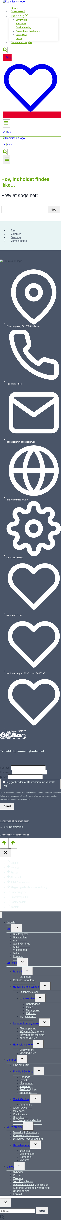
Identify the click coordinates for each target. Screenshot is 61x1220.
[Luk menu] (1, 914)
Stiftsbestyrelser (29, 992)
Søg (53, 209)
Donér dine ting (23, 27)
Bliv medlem (20, 937)
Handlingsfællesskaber (26, 986)
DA (4, 132)
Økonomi (15, 877)
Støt (14, 7)
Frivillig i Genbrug (23, 1071)
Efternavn (6, 772)
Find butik (21, 23)
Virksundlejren (28, 1053)
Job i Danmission (20, 882)
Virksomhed (20, 949)
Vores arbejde (21, 42)
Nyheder (15, 867)
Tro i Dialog (26, 1016)
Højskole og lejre (23, 1044)
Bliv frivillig (21, 20)
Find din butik (21, 1065)
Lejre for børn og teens (26, 1023)
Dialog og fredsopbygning (28, 1138)
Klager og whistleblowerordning (28, 887)
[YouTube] (18, 736)
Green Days (21, 35)
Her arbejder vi (21, 1145)
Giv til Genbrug (21, 943)
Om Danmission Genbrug (27, 1120)
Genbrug (16, 237)
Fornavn (5, 767)
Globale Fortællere (24, 980)
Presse (14, 872)
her (29, 799)
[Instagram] (9, 736)
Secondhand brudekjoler (28, 31)
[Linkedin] (14, 736)
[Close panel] (5, 852)
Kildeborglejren (28, 1038)
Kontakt (14, 907)
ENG (9, 132)
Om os (19, 38)
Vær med (18, 11)
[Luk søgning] (5, 1202)
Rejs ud (17, 971)
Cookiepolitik (18, 902)
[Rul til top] (4, 843)
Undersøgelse (18, 892)
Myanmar (25, 1160)
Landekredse (27, 998)
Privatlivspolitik (19, 897)
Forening (18, 956)
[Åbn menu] (6, 159)
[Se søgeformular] (5, 50)
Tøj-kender (26, 1092)
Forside (11, 922)
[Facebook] (3, 736)
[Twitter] (23, 736)
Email (4, 776)
